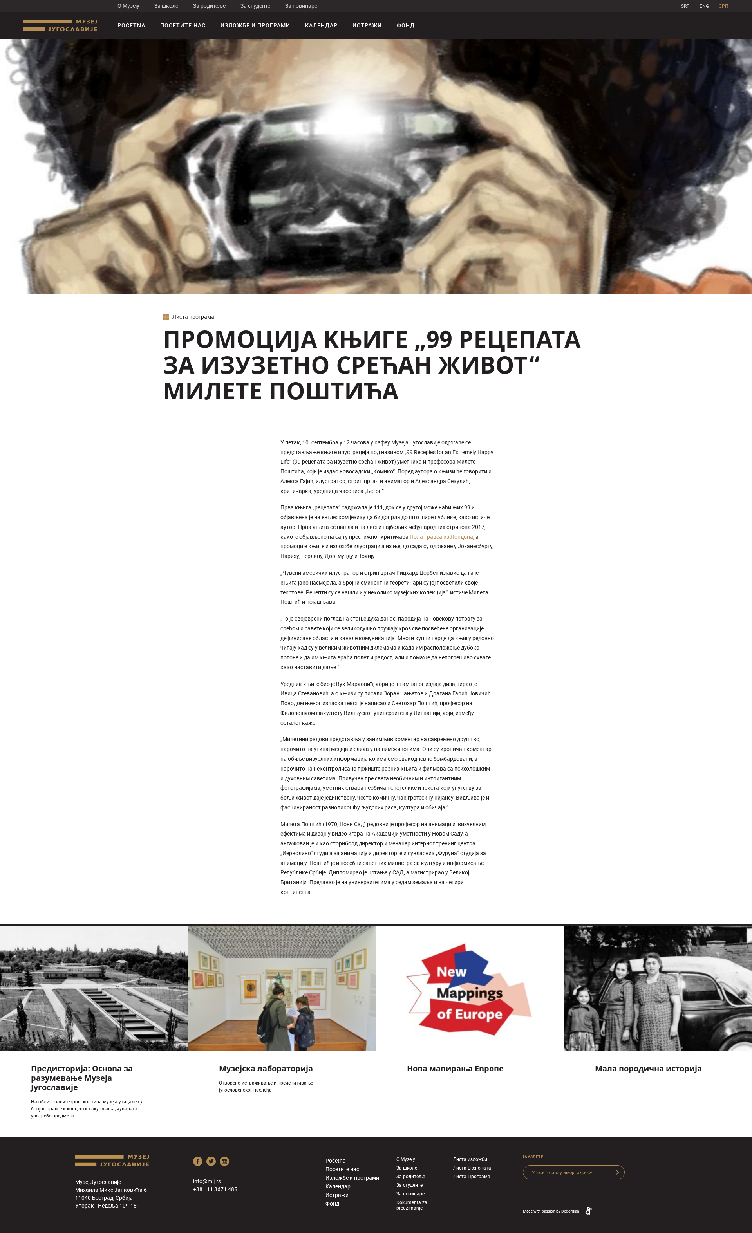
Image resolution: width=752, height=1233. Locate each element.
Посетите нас (183, 25)
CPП (723, 6)
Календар (321, 25)
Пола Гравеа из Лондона (441, 536)
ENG (704, 6)
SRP (685, 6)
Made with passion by (551, 1211)
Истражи (367, 25)
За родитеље (209, 5)
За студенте (255, 5)
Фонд (406, 25)
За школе (166, 5)
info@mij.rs (207, 1181)
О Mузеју (128, 5)
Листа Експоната (472, 1167)
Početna (131, 25)
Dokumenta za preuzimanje (411, 1205)
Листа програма (192, 317)
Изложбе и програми (255, 25)
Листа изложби (470, 1159)
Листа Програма (471, 1176)
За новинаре (301, 5)
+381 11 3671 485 (215, 1189)
